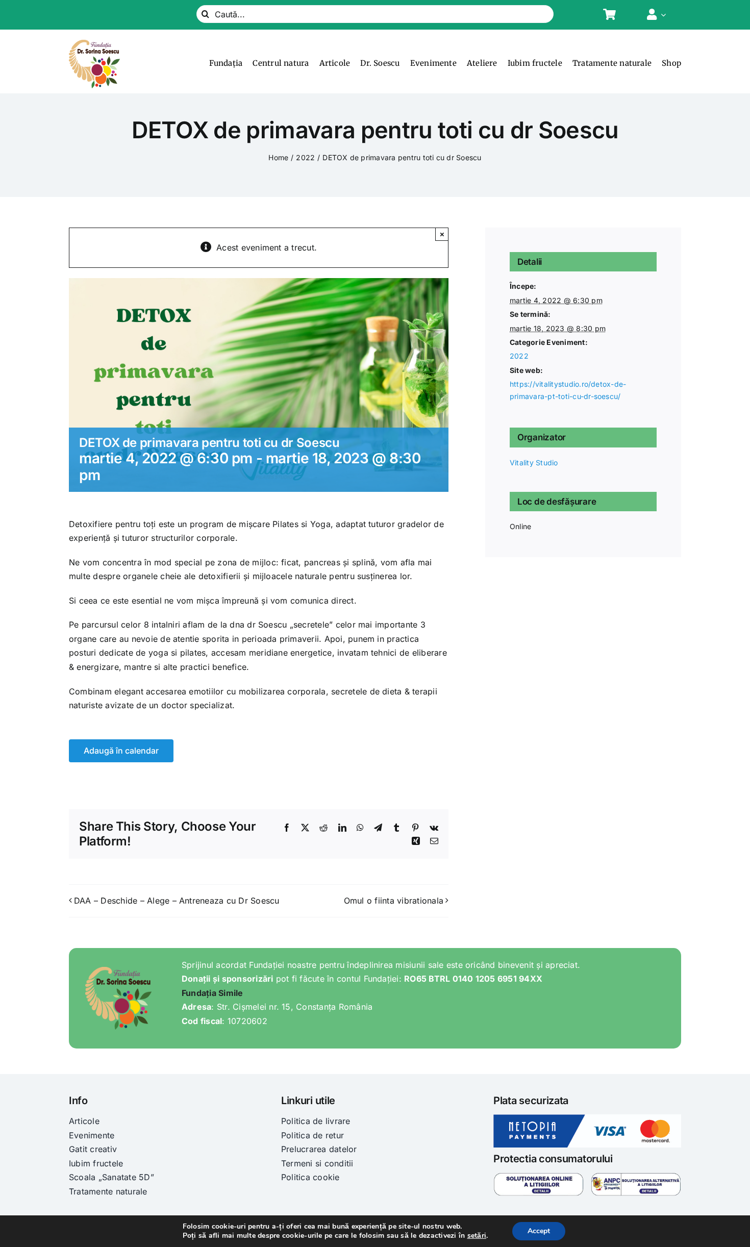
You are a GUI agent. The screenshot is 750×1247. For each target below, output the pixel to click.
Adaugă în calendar (121, 751)
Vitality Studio (534, 462)
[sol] (538, 1176)
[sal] (636, 1176)
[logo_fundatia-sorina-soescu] (94, 44)
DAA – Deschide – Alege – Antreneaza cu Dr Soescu (177, 900)
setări (476, 1235)
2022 (519, 356)
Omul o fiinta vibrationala (393, 900)
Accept (539, 1231)
